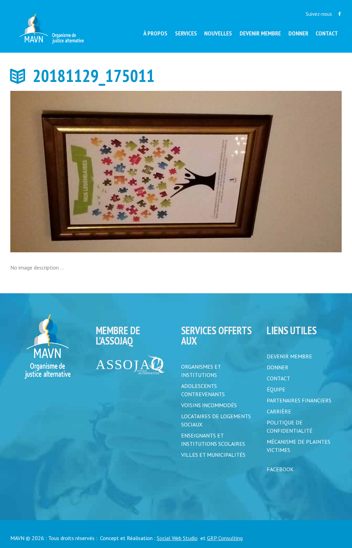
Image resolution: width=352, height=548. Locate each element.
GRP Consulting (225, 538)
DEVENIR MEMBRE (289, 356)
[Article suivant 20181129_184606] (259, 171)
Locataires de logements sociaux (216, 420)
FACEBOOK (280, 469)
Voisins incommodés (209, 405)
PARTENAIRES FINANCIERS (299, 400)
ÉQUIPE (276, 389)
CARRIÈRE (279, 411)
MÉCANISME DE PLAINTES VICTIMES (298, 445)
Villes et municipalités (213, 454)
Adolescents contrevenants (203, 390)
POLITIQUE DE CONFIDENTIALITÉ (289, 426)
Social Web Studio (177, 538)
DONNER (277, 367)
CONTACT (278, 378)
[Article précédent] (93, 171)
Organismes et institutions (201, 370)
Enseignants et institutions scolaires (213, 439)
